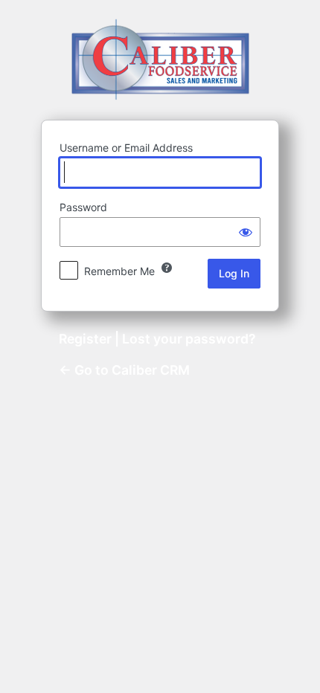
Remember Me (119, 271)
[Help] (167, 268)
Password (83, 207)
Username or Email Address (126, 147)
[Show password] (245, 232)
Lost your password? (189, 338)
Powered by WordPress (160, 59)
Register (85, 338)
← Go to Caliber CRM (124, 370)
